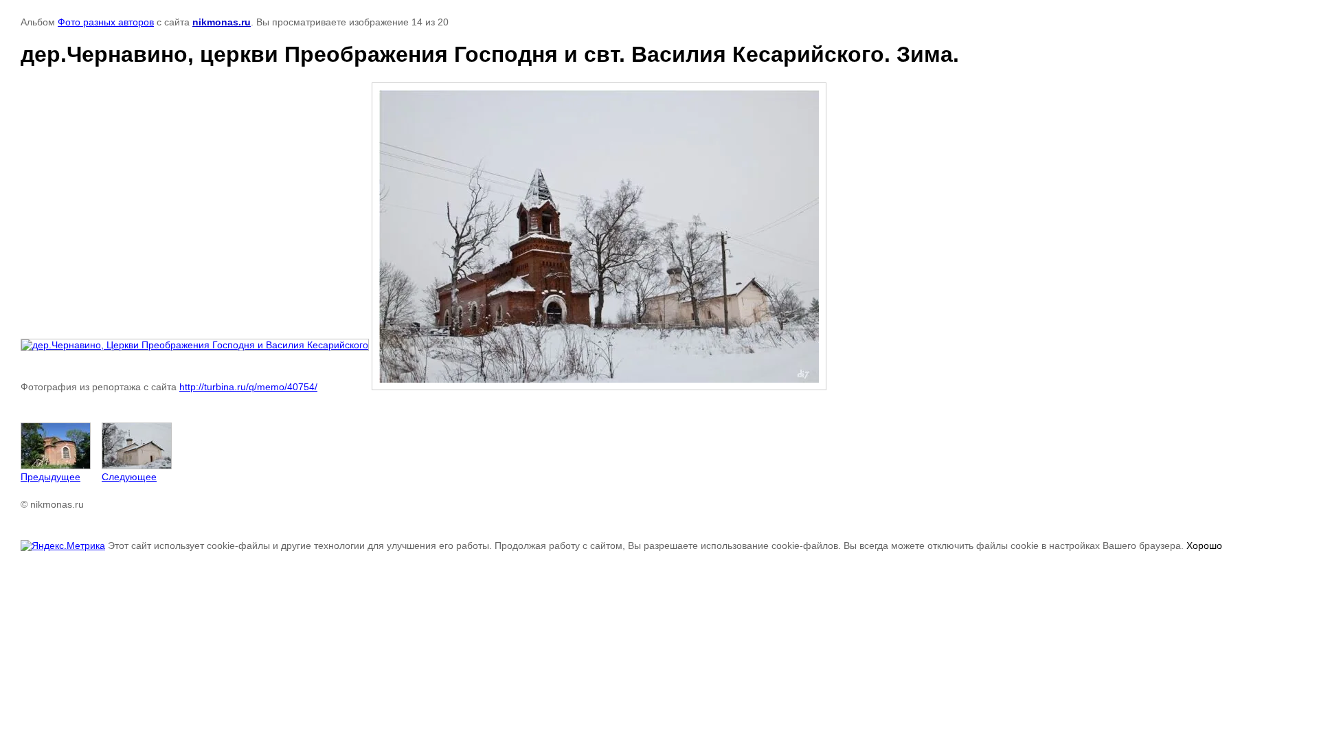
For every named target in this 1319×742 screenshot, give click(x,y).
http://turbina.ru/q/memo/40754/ (248, 386)
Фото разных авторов (106, 21)
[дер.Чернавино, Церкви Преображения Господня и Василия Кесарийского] (195, 344)
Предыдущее (50, 476)
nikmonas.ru (221, 21)
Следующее (129, 476)
